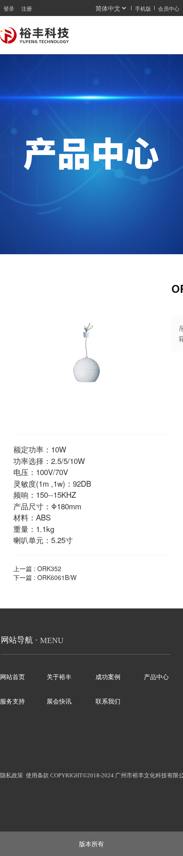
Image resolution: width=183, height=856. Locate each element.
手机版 (143, 8)
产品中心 (156, 677)
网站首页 (12, 677)
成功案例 (107, 677)
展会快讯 (61, 701)
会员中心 (168, 8)
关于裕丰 (59, 677)
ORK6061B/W (56, 577)
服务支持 (12, 701)
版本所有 (91, 843)
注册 (26, 8)
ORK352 (49, 568)
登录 (9, 8)
